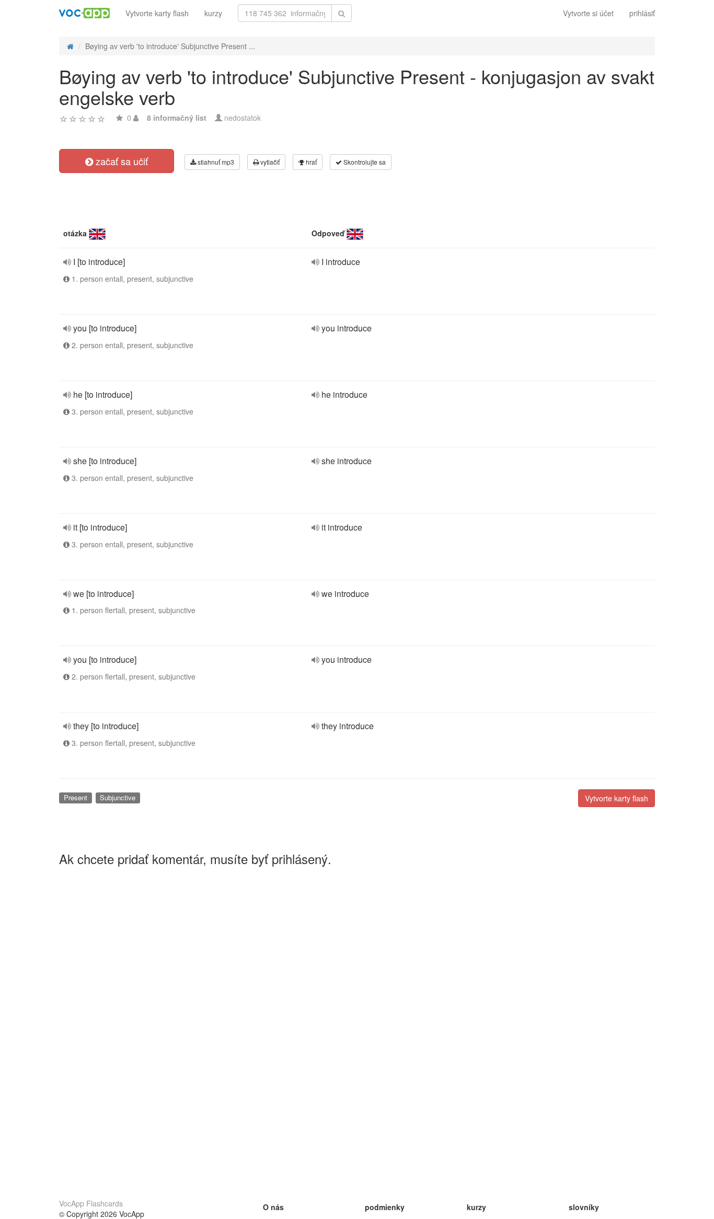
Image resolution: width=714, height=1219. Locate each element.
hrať (310, 161)
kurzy (213, 13)
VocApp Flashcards (91, 1203)
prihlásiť (642, 13)
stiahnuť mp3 (215, 161)
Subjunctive (117, 797)
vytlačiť (269, 161)
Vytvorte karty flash (157, 13)
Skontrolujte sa (364, 161)
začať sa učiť (120, 161)
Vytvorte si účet (588, 13)
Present (75, 797)
